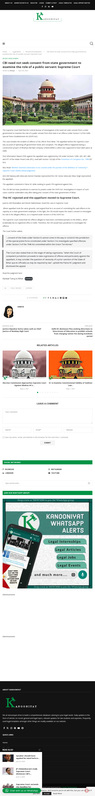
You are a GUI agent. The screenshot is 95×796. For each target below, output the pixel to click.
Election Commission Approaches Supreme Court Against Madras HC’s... (24, 384)
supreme (29, 288)
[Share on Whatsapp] (58, 298)
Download (29, 278)
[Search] (91, 43)
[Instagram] (45, 6)
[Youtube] (52, 6)
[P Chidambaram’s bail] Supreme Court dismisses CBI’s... (26, 771)
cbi (5, 288)
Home (5, 52)
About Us (8, 3)
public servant (16, 288)
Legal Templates (65, 3)
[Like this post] (45, 298)
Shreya (12, 71)
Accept (46, 793)
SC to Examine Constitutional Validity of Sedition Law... (70, 384)
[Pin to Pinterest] (53, 298)
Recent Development (33, 52)
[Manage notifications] (87, 791)
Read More (57, 793)
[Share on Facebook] (48, 298)
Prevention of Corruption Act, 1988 (75, 159)
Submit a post (51, 3)
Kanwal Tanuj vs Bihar (13, 278)
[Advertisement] (47, 31)
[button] (6, 372)
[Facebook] (42, 6)
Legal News (16, 52)
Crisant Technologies (69, 787)
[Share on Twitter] (50, 298)
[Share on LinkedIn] (55, 298)
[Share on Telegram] (61, 298)
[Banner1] (47, 543)
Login (41, 3)
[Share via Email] (66, 298)
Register (33, 3)
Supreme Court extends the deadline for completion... (27, 787)
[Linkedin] (49, 6)
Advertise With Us (21, 3)
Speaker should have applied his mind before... (28, 756)
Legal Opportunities (82, 3)
